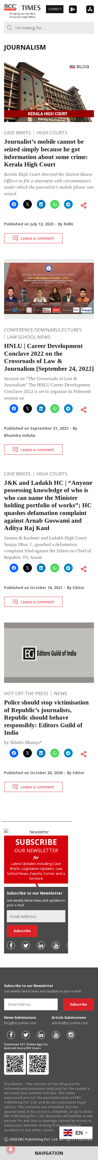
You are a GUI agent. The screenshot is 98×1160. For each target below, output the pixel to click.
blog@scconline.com (20, 1023)
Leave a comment (37, 238)
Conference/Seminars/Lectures (43, 329)
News (60, 693)
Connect (55, 9)
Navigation (49, 1153)
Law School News (28, 337)
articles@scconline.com (70, 1023)
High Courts (51, 132)
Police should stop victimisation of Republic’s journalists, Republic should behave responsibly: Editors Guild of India (46, 717)
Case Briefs (17, 132)
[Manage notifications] (10, 1149)
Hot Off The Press (26, 693)
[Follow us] (11, 945)
